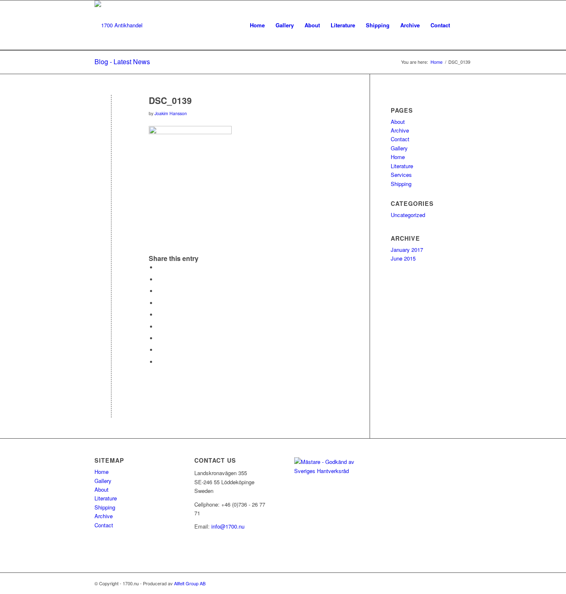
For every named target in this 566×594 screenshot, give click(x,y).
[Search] (463, 25)
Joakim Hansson (171, 113)
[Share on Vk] (159, 338)
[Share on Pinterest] (159, 303)
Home (398, 157)
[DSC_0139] (111, 114)
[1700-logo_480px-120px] (118, 25)
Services (401, 175)
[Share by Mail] (159, 362)
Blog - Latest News (122, 61)
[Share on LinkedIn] (159, 315)
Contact (400, 139)
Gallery (399, 148)
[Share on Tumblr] (159, 327)
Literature (402, 166)
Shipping (401, 184)
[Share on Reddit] (159, 350)
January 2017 (407, 250)
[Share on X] (159, 279)
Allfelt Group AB (190, 583)
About (398, 122)
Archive (400, 130)
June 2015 (403, 258)
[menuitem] (257, 25)
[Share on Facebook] (159, 267)
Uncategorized (408, 215)
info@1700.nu (227, 526)
